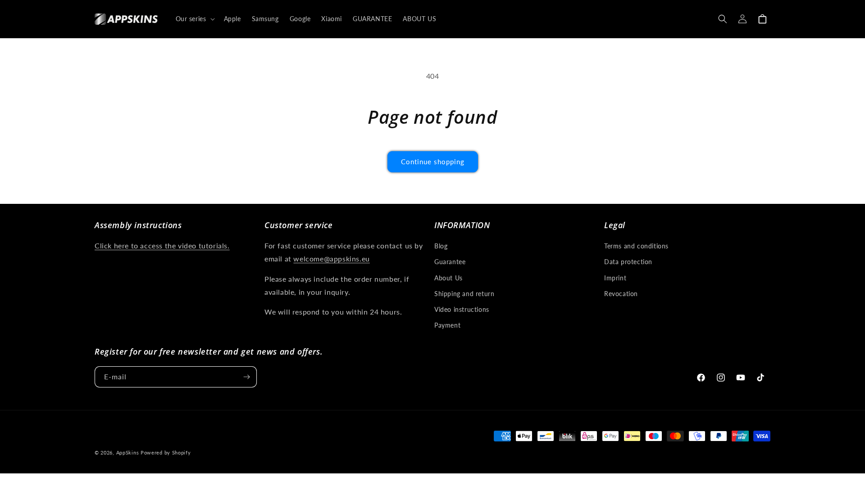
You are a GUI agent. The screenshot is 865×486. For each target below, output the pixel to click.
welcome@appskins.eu (331, 258)
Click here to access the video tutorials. (162, 245)
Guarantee (449, 262)
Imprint (615, 278)
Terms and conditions (636, 246)
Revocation (621, 293)
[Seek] (723, 19)
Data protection (628, 262)
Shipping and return (464, 293)
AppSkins (127, 452)
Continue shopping (432, 162)
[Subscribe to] (246, 376)
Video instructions (461, 309)
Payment (447, 325)
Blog (440, 246)
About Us (448, 278)
